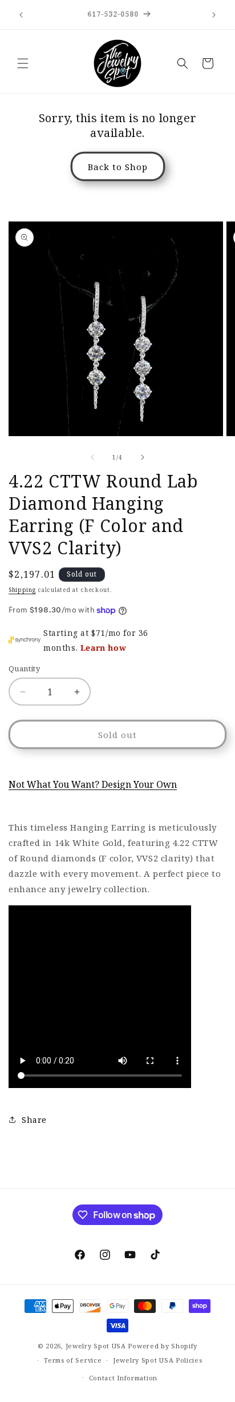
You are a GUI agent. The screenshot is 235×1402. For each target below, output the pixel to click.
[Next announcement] (213, 14)
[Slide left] (92, 457)
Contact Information (123, 1377)
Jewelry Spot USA (96, 1345)
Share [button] (34, 1119)
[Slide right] (142, 457)
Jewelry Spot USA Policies (157, 1360)
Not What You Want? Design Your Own (93, 784)
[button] (22, 63)
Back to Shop (118, 166)
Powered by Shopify (162, 1345)
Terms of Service (73, 1360)
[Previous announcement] (21, 14)
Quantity (24, 668)
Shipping (22, 590)
